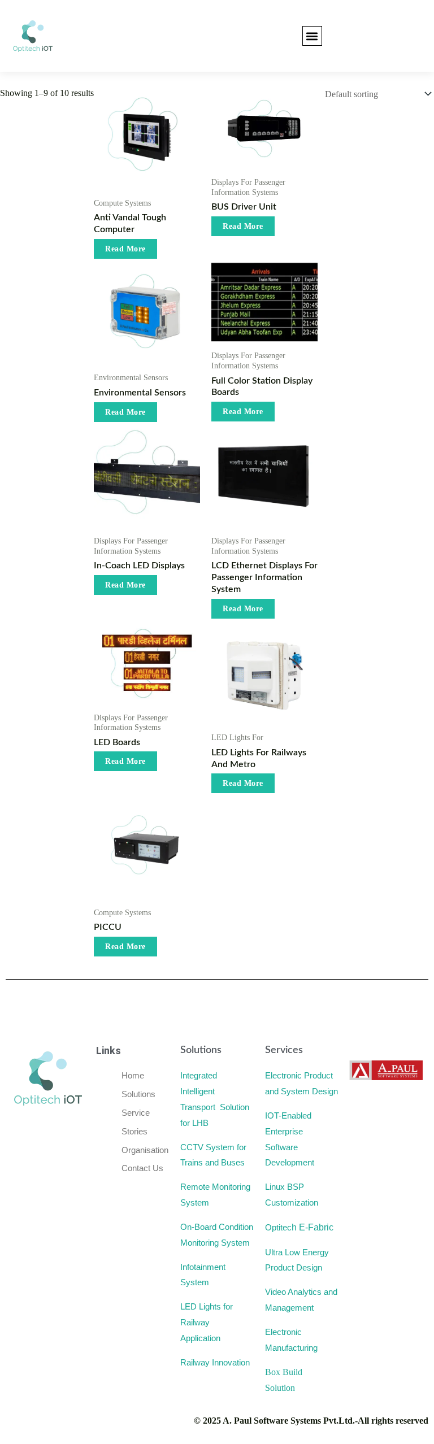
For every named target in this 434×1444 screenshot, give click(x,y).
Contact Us (143, 1168)
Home (133, 1075)
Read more (125, 249)
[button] (312, 36)
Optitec (299, 1227)
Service (135, 1112)
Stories (135, 1131)
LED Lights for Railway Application (206, 1322)
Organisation (146, 1150)
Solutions (139, 1094)
